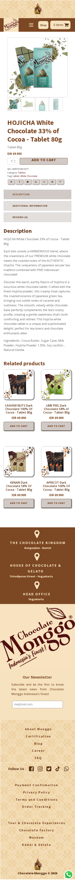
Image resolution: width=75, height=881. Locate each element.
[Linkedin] (36, 182)
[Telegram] (52, 182)
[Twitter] (11, 182)
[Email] (27, 182)
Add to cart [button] (19, 426)
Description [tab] (21, 194)
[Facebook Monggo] (31, 768)
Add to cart (43, 160)
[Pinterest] (60, 182)
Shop (43, 25)
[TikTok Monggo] (58, 769)
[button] (43, 25)
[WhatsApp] (44, 182)
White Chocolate (28, 176)
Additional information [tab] (30, 205)
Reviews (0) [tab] (20, 217)
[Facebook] (19, 182)
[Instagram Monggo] (40, 768)
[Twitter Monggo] (49, 768)
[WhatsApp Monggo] (66, 768)
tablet (16, 176)
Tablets (21, 172)
